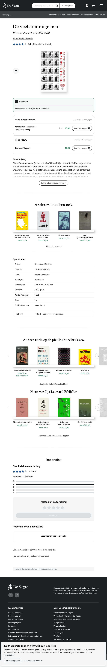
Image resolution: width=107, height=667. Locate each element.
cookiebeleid (9, 655)
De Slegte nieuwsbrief (63, 639)
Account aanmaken (16, 639)
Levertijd (11, 626)
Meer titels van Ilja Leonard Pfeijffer (53, 436)
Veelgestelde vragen (88, 593)
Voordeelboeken (87, 15)
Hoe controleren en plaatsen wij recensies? (31, 556)
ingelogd (48, 550)
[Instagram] (17, 595)
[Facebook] (11, 595)
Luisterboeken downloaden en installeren (25, 636)
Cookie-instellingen (32, 660)
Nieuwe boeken (73, 15)
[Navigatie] (101, 6)
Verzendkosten (60, 626)
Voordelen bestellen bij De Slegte (67, 616)
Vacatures (58, 636)
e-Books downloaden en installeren (22, 632)
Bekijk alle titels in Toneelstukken (53, 384)
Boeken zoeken (14, 616)
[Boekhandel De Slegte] (11, 5)
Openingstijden (14, 623)
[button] (8, 356)
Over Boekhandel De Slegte (67, 608)
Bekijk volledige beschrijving (52, 183)
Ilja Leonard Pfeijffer (23, 38)
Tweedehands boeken (57, 15)
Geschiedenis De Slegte (63, 613)
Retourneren (13, 629)
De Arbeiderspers (42, 269)
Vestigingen (58, 632)
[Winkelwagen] (93, 6)
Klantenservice (15, 608)
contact (61, 588)
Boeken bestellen (15, 613)
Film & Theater (42, 314)
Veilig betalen (59, 623)
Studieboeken (100, 15)
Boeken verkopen (15, 619)
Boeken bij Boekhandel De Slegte (67, 619)
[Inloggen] (87, 6)
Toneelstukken (56, 314)
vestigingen (65, 590)
